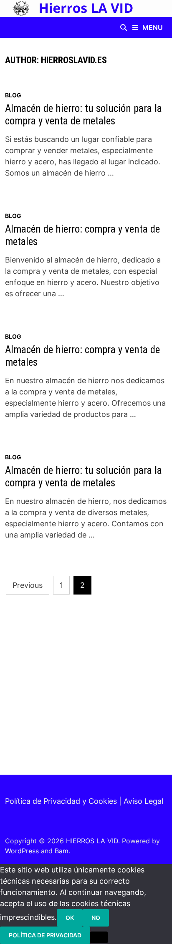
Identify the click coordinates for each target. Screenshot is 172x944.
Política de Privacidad (45, 935)
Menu (152, 27)
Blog (13, 95)
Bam (61, 851)
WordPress (22, 851)
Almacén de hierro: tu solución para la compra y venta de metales (83, 114)
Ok (70, 917)
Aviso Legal (143, 801)
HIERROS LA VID (92, 841)
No (95, 917)
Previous (28, 585)
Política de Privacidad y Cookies (61, 801)
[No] (99, 937)
